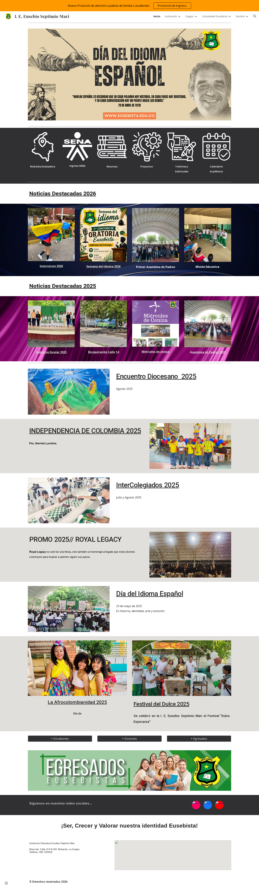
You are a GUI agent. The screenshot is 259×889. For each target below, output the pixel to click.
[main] (42, 166)
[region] (129, 5)
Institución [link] (171, 16)
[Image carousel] (129, 74)
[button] (255, 16)
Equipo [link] (189, 16)
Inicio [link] (156, 16)
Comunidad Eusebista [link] (214, 16)
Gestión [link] (240, 16)
